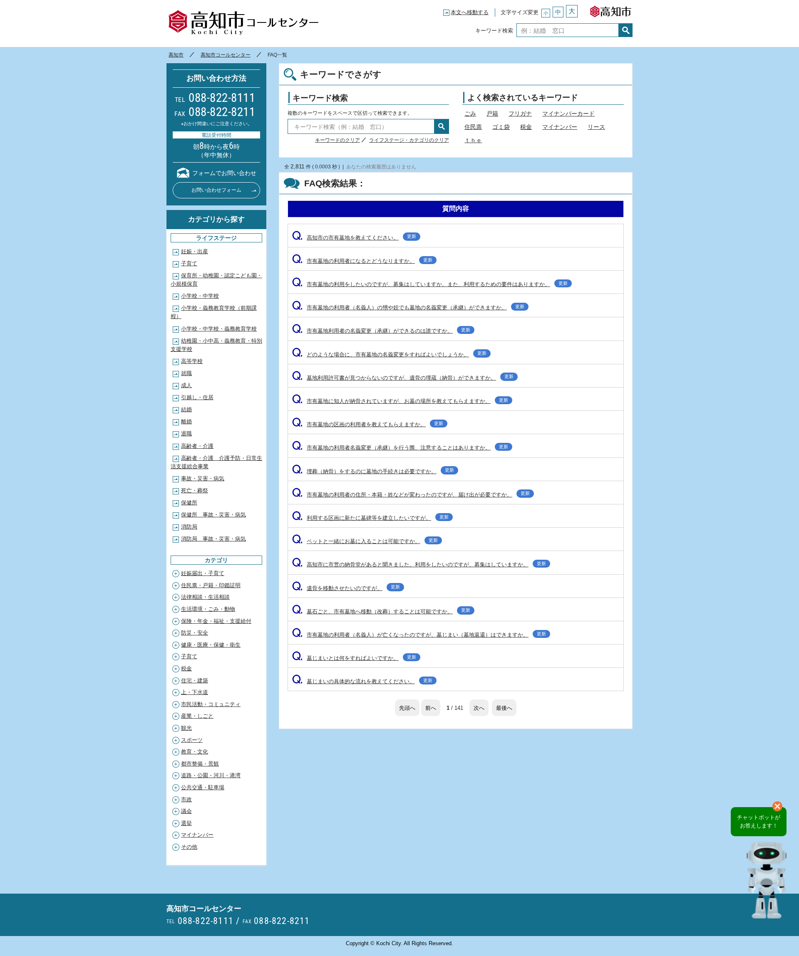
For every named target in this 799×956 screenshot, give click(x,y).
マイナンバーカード (568, 113)
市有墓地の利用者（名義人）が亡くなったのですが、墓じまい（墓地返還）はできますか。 (419, 635)
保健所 (189, 502)
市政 (186, 799)
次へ (479, 707)
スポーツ (192, 740)
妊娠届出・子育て (202, 573)
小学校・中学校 (200, 296)
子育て (189, 263)
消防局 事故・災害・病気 (213, 539)
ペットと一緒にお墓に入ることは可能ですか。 (365, 541)
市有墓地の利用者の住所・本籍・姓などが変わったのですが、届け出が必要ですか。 (411, 495)
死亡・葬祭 (194, 490)
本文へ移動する (470, 12)
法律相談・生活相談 (205, 597)
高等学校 (192, 361)
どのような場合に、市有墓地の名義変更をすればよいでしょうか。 (389, 354)
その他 (189, 847)
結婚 (186, 409)
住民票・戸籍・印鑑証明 (211, 585)
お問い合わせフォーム (216, 190)
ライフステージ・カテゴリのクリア (409, 140)
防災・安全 (194, 633)
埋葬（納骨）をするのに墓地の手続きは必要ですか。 (373, 471)
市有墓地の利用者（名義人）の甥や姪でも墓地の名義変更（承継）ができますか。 (408, 307)
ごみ (470, 113)
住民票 (473, 127)
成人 (186, 385)
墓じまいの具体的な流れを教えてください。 (362, 681)
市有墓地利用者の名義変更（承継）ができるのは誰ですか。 (381, 331)
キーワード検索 (494, 30)
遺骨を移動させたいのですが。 (346, 588)
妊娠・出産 (194, 251)
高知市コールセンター (243, 23)
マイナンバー (559, 127)
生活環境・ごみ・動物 (208, 609)
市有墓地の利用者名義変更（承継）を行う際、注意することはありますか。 (400, 448)
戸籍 (492, 113)
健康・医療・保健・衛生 (211, 645)
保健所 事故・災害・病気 (213, 514)
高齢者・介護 (197, 446)
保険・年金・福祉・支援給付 (216, 621)
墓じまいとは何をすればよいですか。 (354, 658)
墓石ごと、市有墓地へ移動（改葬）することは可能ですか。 (381, 611)
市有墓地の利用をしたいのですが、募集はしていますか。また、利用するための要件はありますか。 (430, 284)
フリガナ (520, 113)
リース (596, 127)
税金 (526, 127)
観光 (186, 728)
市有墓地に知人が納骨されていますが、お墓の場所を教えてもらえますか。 (400, 401)
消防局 (189, 527)
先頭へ (407, 707)
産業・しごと (197, 716)
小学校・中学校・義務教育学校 (219, 329)
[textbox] (567, 30)
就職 (186, 373)
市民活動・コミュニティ (211, 704)
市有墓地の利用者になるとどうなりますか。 (362, 261)
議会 (186, 811)
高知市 (610, 9)
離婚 (186, 421)
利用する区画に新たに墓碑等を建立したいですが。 (370, 518)
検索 (626, 30)
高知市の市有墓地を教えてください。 (354, 238)
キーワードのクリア (337, 140)
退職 (186, 433)
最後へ (504, 707)
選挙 (186, 823)
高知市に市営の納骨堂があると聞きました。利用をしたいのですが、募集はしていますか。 (419, 564)
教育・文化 (194, 751)
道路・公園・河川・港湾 (211, 775)
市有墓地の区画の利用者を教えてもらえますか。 (367, 424)
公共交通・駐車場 (202, 787)
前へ (430, 707)
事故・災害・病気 (202, 478)
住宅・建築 (194, 680)
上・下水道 (194, 692)
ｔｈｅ (473, 140)
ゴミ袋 (501, 127)
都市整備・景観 (200, 764)
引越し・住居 (197, 397)
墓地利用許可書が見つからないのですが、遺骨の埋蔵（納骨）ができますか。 (403, 378)
